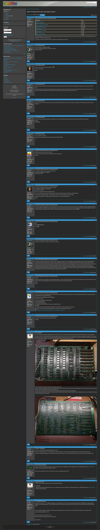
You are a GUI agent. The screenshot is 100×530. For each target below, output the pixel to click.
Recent (11, 7)
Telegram (7, 18)
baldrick (29, 448)
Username (6, 28)
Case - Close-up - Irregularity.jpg (42, 24)
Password (6, 31)
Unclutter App (16, 41)
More (24, 53)
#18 (96, 331)
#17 (96, 314)
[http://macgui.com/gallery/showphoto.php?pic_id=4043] (50, 310)
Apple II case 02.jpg (39, 21)
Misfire (7, 15)
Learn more (6, 19)
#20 (96, 463)
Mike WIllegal (30, 117)
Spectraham (30, 333)
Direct (11, 41)
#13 (96, 238)
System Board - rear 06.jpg (41, 34)
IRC (6, 12)
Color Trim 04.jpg (39, 26)
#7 (96, 132)
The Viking (5, 72)
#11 (96, 203)
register (31, 14)
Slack (7, 17)
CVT (28, 465)
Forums (7, 7)
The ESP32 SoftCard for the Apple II (11, 49)
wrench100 (6, 63)
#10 (96, 184)
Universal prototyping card (8, 67)
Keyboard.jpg (38, 29)
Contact (95, 7)
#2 (96, 44)
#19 (96, 447)
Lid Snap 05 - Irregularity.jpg (41, 30)
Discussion (32, 9)
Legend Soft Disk (91, 466)
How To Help (85, 7)
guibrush (5, 60)
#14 (96, 258)
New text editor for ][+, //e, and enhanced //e (12, 50)
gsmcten (29, 221)
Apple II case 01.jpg (39, 23)
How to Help (14, 97)
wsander (29, 259)
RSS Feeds (6, 79)
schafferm (5, 65)
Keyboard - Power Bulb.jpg (41, 27)
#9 (96, 167)
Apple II (36, 9)
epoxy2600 (29, 84)
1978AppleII (30, 150)
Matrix (7, 13)
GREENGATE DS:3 (8, 52)
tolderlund (29, 169)
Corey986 (29, 205)
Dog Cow (29, 292)
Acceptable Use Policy (8, 82)
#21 (96, 480)
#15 (96, 274)
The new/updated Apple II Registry (9, 64)
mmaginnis (29, 18)
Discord (7, 14)
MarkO (28, 65)
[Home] (10, 5)
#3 (96, 63)
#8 (96, 149)
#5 (96, 99)
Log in (28, 14)
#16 (96, 291)
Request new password (9, 35)
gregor (5, 68)
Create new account (8, 33)
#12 (96, 220)
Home (4, 7)
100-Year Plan (90, 7)
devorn (29, 501)
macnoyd (29, 45)
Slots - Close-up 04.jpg (40, 33)
